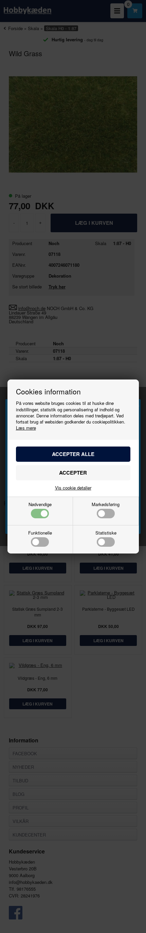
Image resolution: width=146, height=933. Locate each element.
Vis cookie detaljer (73, 487)
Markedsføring (106, 504)
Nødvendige (40, 504)
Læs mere (26, 428)
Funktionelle (40, 533)
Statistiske (105, 533)
